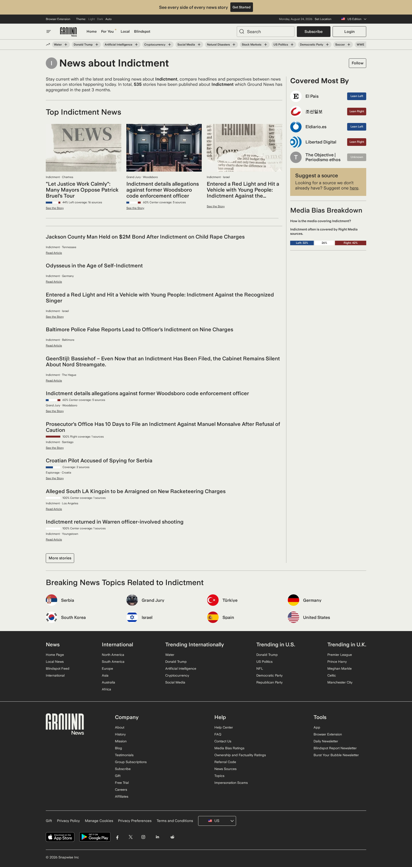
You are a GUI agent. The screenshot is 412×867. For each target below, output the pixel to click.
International (55, 675)
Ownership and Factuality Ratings (240, 755)
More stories (60, 558)
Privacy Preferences (135, 821)
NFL (259, 668)
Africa (106, 689)
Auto (108, 19)
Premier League (339, 655)
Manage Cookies (99, 821)
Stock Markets (251, 44)
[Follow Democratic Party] (327, 44)
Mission (121, 741)
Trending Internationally (194, 644)
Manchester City (339, 682)
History (120, 734)
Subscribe (313, 31)
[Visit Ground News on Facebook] (117, 837)
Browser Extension (58, 19)
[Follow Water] (66, 44)
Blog (118, 748)
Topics (219, 776)
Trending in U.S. (275, 644)
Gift (117, 776)
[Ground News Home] (68, 32)
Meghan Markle (339, 668)
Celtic (331, 675)
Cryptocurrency (154, 44)
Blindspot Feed (57, 668)
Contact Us (222, 741)
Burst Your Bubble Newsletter (336, 755)
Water (58, 44)
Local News (55, 661)
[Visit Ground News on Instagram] (143, 837)
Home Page (55, 655)
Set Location (323, 19)
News (53, 644)
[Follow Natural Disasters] (234, 44)
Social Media (186, 44)
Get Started (241, 7)
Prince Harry (337, 661)
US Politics (280, 44)
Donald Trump (83, 44)
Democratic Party (311, 44)
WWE (360, 44)
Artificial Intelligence (118, 44)
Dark (100, 19)
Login (349, 31)
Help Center (223, 727)
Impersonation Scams (231, 783)
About (119, 727)
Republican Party (269, 682)
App (317, 727)
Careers (121, 789)
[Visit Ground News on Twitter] (130, 837)
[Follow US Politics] (292, 44)
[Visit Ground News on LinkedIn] (157, 837)
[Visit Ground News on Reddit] (172, 837)
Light (91, 19)
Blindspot (142, 31)
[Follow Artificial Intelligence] (136, 44)
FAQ (217, 734)
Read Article (54, 253)
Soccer (340, 44)
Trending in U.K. (346, 644)
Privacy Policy (68, 821)
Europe (107, 668)
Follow (357, 63)
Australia (108, 682)
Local (125, 31)
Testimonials (124, 755)
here (354, 187)
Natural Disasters (218, 44)
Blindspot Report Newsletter (335, 748)
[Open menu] (49, 31)
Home (92, 31)
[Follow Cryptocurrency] (169, 44)
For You (107, 31)
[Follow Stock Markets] (265, 44)
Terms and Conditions (175, 821)
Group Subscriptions (131, 762)
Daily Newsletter (326, 741)
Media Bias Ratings (229, 748)
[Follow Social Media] (199, 44)
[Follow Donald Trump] (97, 44)
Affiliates (121, 796)
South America (113, 661)
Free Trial (122, 783)
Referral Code (225, 762)
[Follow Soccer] (349, 44)
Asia (105, 675)
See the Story (55, 208)
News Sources (225, 769)
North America (113, 655)
